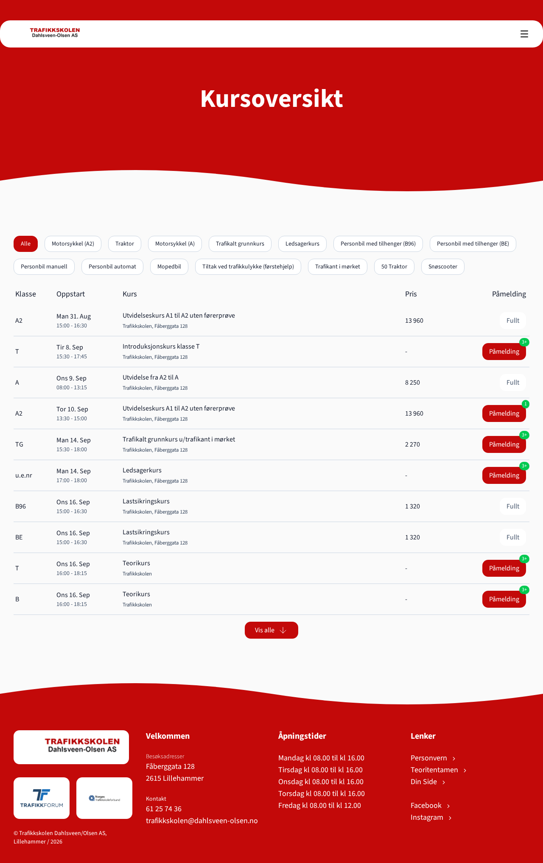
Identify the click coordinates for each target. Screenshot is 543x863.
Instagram (428, 817)
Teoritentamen (435, 770)
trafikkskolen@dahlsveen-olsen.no (202, 821)
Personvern (430, 758)
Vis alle (264, 630)
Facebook (427, 805)
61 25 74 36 (164, 809)
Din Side (425, 781)
